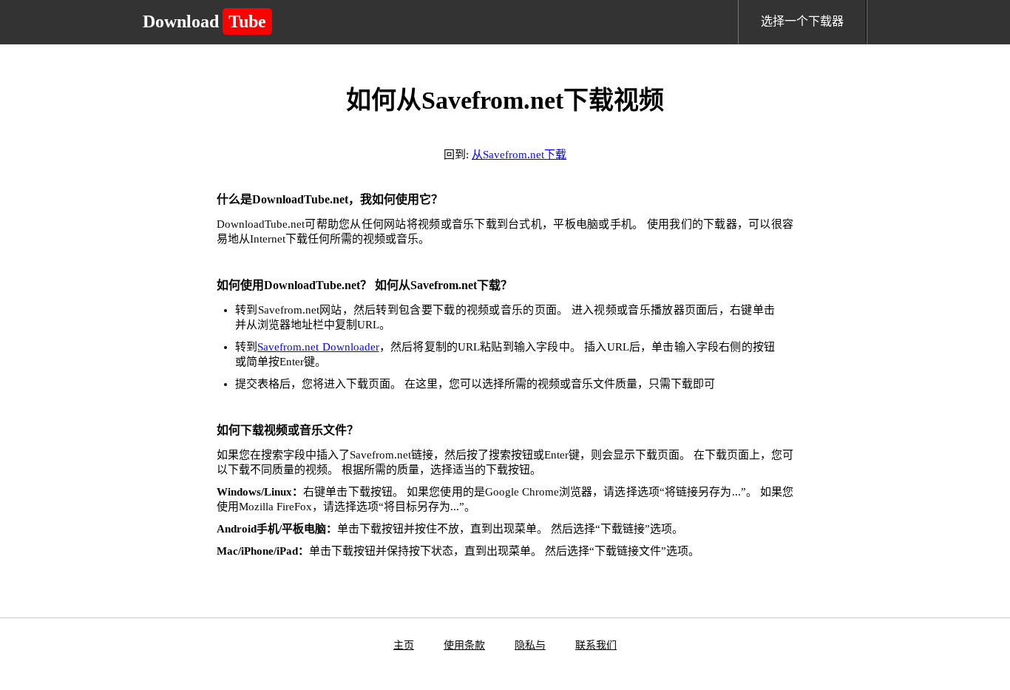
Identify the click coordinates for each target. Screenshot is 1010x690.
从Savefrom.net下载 (519, 154)
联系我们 (596, 645)
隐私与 (530, 645)
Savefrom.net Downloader (318, 347)
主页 (403, 645)
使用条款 (464, 645)
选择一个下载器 (802, 21)
